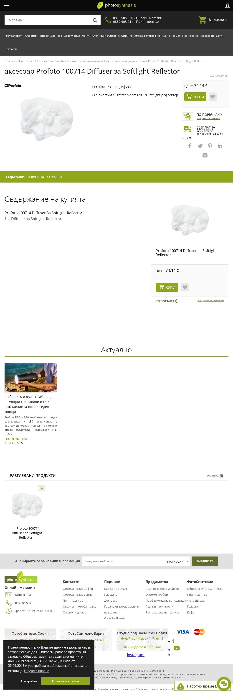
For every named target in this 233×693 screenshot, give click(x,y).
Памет (176, 36)
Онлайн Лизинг (115, 618)
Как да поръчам (115, 589)
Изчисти (213, 476)
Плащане (110, 595)
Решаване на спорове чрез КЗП (157, 689)
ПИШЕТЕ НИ (22, 595)
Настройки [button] (29, 681)
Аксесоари (207, 36)
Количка (216, 19)
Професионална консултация (166, 600)
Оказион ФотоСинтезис (79, 606)
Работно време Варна (206, 686)
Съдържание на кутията (25, 177)
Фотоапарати (14, 36)
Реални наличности (159, 606)
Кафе (190, 612)
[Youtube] (176, 649)
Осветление (72, 36)
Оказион (11, 49)
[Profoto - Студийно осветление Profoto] (13, 86)
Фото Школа (196, 600)
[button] (190, 148)
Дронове (56, 36)
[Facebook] (173, 641)
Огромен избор (157, 595)
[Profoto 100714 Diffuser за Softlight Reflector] (189, 220)
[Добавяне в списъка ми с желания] (213, 97)
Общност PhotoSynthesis (204, 589)
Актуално (54, 177)
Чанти (86, 36)
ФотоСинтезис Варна (77, 595)
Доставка (110, 600)
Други (219, 36)
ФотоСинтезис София (78, 589)
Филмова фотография (145, 36)
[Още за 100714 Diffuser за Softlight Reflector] (27, 506)
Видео (44, 36)
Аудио (166, 36)
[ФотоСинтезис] (116, 5)
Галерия (193, 606)
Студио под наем (75, 612)
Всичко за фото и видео (162, 589)
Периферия (190, 36)
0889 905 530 (22, 603)
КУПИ (170, 287)
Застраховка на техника (163, 612)
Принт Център (73, 600)
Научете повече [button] (36, 670)
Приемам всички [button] (65, 681)
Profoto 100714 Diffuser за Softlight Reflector (186, 253)
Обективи (31, 36)
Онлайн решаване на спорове (116, 689)
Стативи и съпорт (104, 36)
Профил (227, 5)
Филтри (123, 36)
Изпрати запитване (208, 118)
